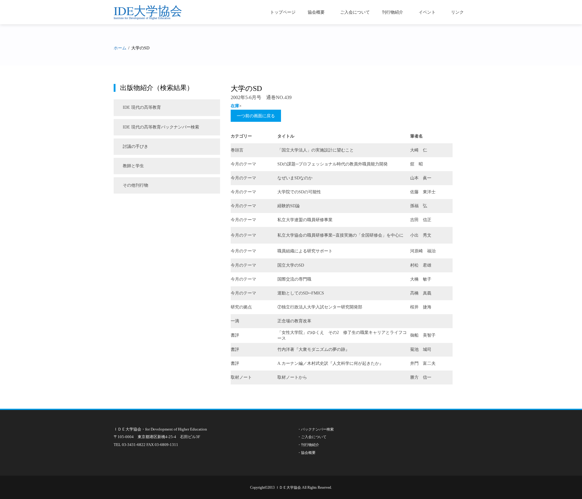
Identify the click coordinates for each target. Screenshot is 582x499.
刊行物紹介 (392, 12)
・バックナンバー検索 (315, 429)
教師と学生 (133, 166)
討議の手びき (135, 146)
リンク (457, 12)
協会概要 (316, 12)
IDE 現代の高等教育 (142, 107)
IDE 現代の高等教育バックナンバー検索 (161, 127)
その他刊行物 (135, 185)
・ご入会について (311, 437)
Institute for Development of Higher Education (142, 18)
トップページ (283, 12)
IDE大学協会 (148, 10)
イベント (427, 12)
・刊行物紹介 (308, 445)
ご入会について (355, 12)
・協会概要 (306, 453)
